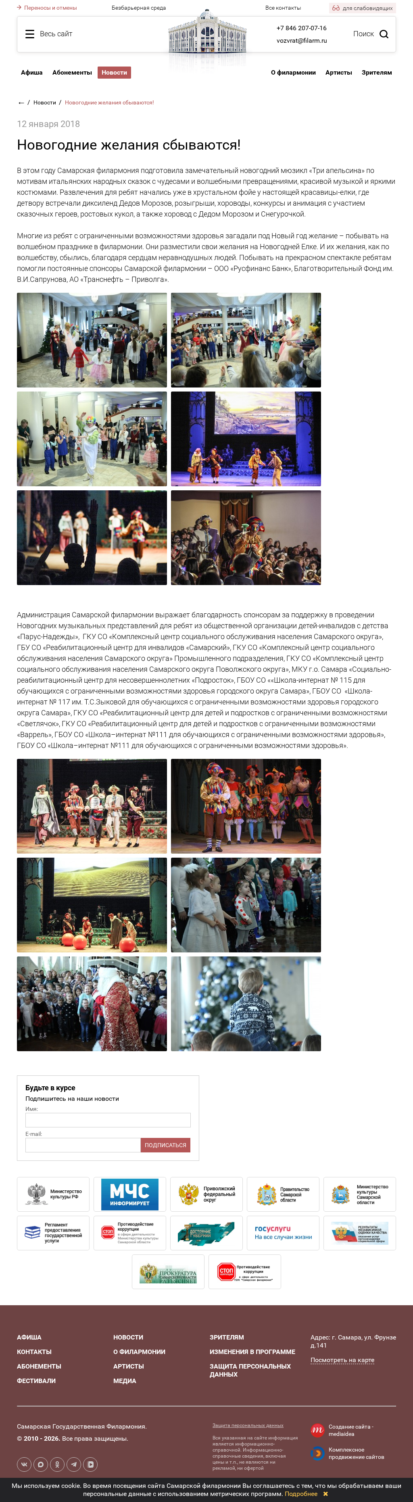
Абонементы (72, 72)
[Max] (40, 1464)
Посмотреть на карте (342, 1360)
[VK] (24, 1464)
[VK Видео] (90, 1464)
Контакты (34, 1352)
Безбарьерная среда (139, 7)
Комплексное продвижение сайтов (356, 1453)
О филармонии (293, 72)
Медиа (124, 1381)
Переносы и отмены (50, 7)
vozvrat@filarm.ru (302, 40)
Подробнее (301, 1494)
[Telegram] (74, 1464)
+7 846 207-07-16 (302, 28)
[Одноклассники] (57, 1464)
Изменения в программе (252, 1352)
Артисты (338, 72)
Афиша (32, 72)
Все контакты (283, 7)
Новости (45, 102)
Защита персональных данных (248, 1425)
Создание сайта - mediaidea (351, 1430)
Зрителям (377, 72)
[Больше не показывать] (325, 1494)
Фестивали (36, 1381)
